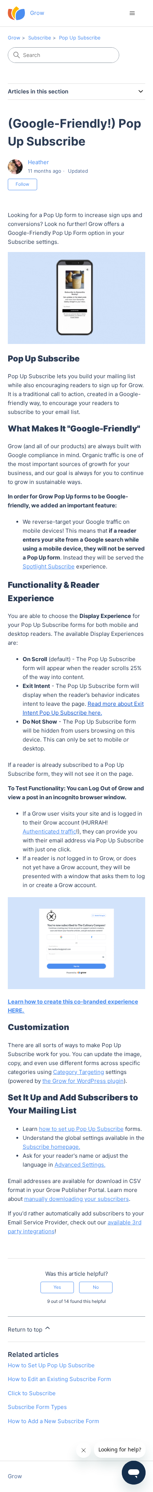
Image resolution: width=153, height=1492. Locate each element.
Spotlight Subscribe (49, 566)
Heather (38, 162)
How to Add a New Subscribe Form (53, 1421)
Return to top (26, 1329)
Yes (57, 1287)
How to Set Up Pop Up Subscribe (51, 1365)
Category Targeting (78, 1071)
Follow (22, 184)
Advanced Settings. (80, 1164)
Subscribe (39, 38)
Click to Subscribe (32, 1393)
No (96, 1287)
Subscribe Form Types (37, 1406)
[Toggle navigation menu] (132, 13)
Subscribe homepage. (51, 1146)
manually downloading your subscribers (76, 1198)
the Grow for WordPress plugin (83, 1080)
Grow (14, 38)
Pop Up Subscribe (80, 38)
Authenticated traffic (49, 831)
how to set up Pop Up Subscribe (81, 1128)
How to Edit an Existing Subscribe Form (59, 1379)
